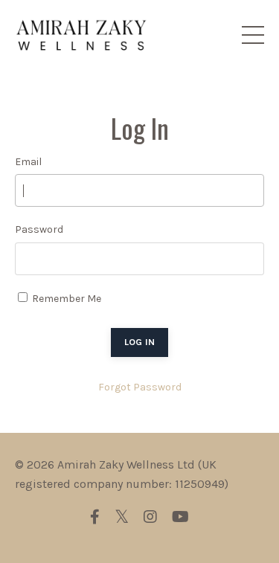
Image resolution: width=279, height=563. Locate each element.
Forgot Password (140, 387)
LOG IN (139, 341)
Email (28, 161)
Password (39, 229)
